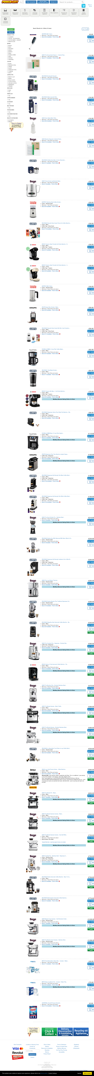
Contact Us (54, 2)
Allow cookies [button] (87, 1073)
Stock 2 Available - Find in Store (50, 184)
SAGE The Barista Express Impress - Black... (52, 814)
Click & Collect (47, 1044)
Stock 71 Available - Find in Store (50, 374)
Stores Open (43, 2)
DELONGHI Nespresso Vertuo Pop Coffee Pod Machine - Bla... (56, 412)
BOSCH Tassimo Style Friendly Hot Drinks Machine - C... (55, 265)
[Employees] (76, 1048)
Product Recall (47, 1054)
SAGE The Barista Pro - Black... (49, 793)
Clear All (11, 32)
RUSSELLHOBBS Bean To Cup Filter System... (53, 433)
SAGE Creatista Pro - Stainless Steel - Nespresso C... (54, 856)
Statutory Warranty (61, 1048)
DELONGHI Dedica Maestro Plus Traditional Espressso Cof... (56, 601)
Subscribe (31, 1054)
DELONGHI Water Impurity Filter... (50, 97)
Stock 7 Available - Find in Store (50, 923)
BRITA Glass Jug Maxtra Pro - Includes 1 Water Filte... (54, 982)
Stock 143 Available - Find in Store (50, 79)
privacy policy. (44, 1073)
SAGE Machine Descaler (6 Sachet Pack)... (52, 139)
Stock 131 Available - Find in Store (50, 334)
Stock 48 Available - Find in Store (50, 418)
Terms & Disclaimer (61, 1044)
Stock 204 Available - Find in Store (50, 121)
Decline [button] (79, 1073)
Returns (47, 1052)
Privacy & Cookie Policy (61, 1046)
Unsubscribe (32, 1048)
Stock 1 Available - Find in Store (50, 797)
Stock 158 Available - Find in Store (50, 481)
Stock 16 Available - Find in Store (50, 605)
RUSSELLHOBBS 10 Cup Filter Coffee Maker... (53, 349)
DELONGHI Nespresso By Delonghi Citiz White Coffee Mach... (56, 496)
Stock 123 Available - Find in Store (50, 142)
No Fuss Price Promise (61, 1050)
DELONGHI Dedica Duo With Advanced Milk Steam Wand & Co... (57, 538)
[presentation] (5, 12)
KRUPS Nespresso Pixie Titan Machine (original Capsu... (55, 454)
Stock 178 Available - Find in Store (50, 229)
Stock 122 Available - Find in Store (50, 502)
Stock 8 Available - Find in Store (50, 861)
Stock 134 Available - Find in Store (50, 100)
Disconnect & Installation (47, 1048)
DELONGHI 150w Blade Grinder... (50, 370)
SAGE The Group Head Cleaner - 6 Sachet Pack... (53, 55)
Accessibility (61, 1052)
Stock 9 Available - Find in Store (50, 520)
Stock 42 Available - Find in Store (50, 271)
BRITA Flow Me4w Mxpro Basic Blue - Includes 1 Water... (55, 961)
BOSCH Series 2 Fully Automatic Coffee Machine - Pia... (55, 664)
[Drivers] (76, 1046)
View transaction (31, 2)
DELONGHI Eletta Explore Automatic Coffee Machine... (54, 898)
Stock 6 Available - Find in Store (50, 542)
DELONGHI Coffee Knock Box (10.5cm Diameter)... (54, 160)
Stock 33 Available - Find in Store (50, 881)
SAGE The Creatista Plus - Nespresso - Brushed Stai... (54, 643)
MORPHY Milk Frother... (47, 286)
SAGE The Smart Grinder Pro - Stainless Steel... (53, 517)
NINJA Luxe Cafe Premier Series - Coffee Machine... (54, 769)
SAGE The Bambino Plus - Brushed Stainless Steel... (54, 685)
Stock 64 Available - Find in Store (50, 985)
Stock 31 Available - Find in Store (50, 437)
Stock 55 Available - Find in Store (50, 290)
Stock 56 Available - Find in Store (50, 310)
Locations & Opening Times (32, 1044)
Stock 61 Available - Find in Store (50, 250)
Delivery (47, 1046)
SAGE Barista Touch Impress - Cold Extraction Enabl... (54, 919)
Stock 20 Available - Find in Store (50, 626)
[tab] (5, 12)
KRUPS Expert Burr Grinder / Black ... (50, 307)
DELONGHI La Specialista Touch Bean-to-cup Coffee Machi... (56, 748)
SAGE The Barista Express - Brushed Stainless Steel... (54, 727)
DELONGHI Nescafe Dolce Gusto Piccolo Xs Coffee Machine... (56, 223)
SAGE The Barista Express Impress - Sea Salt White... (54, 835)
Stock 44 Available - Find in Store (50, 397)
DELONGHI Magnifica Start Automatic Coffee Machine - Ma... (56, 622)
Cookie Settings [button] (52, 1073)
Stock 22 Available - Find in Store (50, 752)
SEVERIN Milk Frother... (47, 34)
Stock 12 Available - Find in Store (50, 668)
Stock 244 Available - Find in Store (50, 37)
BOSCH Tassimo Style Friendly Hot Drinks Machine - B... (55, 244)
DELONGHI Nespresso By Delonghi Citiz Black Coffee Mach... (56, 475)
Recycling (47, 1050)
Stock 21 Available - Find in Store (50, 901)
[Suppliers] (76, 1044)
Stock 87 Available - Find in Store (50, 353)
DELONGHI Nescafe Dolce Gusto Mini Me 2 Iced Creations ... (56, 328)
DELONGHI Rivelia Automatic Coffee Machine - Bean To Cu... (56, 877)
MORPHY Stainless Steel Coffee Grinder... (51, 202)
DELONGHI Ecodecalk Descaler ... (50, 76)
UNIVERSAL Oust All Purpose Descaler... (51, 1003)
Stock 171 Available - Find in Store (50, 58)
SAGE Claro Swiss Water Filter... (49, 118)
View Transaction (18, 1044)
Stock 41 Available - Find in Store (50, 163)
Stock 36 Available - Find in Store (50, 730)
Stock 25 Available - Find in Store (50, 688)
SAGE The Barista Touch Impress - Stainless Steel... (54, 940)
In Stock (11, 29)
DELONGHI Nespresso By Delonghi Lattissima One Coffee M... (56, 559)
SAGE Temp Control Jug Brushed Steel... (51, 181)
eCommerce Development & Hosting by (78, 1070)
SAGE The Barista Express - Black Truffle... (52, 706)
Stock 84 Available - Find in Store (50, 206)
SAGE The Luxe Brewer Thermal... (50, 580)
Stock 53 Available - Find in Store (50, 565)
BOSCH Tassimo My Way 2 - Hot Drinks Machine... (53, 391)
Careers (32, 1057)
